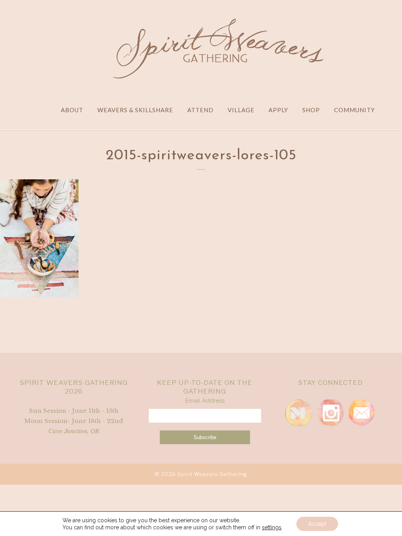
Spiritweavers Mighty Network (298, 413)
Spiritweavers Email (361, 413)
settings (271, 527)
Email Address (205, 400)
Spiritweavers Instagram (330, 413)
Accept (317, 524)
